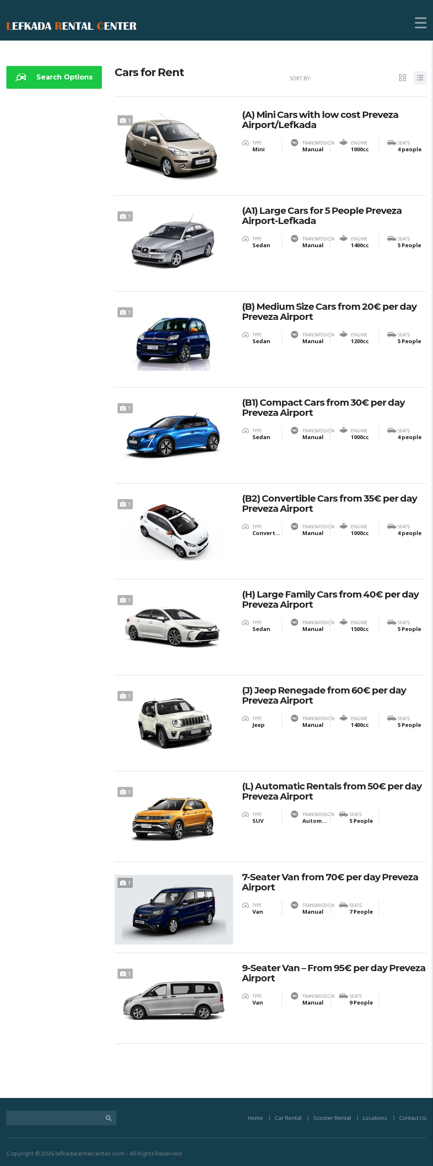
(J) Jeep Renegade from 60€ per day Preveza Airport (324, 695)
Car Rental (288, 1118)
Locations (375, 1118)
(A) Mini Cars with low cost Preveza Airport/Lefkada (320, 120)
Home (255, 1118)
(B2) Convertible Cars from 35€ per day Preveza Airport (329, 504)
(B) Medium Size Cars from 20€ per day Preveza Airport (329, 312)
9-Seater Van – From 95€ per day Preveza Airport (333, 973)
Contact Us (413, 1118)
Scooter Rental (332, 1118)
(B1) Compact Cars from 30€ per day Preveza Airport (323, 408)
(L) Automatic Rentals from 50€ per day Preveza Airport (332, 791)
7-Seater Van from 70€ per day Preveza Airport (330, 882)
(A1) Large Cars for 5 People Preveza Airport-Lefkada (322, 216)
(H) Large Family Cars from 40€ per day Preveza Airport (330, 600)
